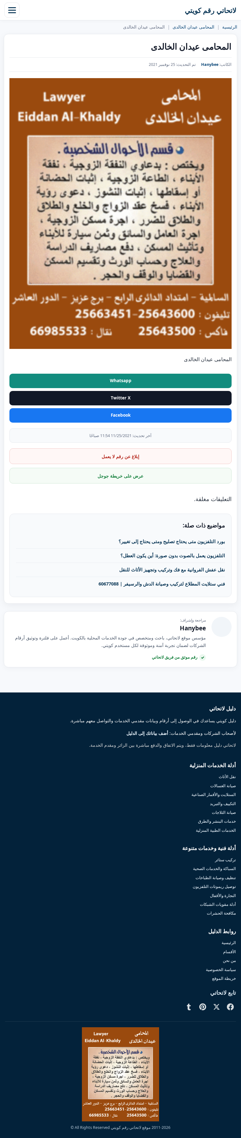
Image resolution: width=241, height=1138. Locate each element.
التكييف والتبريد (223, 803)
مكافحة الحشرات (221, 913)
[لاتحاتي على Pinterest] (202, 1006)
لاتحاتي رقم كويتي (211, 10)
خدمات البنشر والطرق (217, 821)
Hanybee (209, 64)
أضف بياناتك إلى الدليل (147, 733)
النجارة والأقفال (223, 895)
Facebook (121, 415)
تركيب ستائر (225, 860)
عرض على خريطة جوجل (120, 476)
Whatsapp (120, 380)
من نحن (229, 960)
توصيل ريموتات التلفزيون (214, 886)
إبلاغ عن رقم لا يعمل (120, 456)
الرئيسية (229, 27)
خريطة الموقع (224, 978)
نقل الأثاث (227, 776)
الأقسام (229, 951)
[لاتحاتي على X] (216, 1006)
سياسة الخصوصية (221, 969)
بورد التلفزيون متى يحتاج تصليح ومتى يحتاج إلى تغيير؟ (172, 541)
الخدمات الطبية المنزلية (216, 830)
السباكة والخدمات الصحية (214, 868)
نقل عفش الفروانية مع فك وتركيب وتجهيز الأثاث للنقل (172, 569)
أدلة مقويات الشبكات (218, 904)
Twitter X (121, 398)
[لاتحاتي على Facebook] (230, 1006)
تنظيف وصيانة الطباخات (215, 877)
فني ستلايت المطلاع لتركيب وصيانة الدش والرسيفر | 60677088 (162, 583)
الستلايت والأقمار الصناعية (213, 794)
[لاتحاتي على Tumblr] (189, 1006)
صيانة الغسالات (223, 785)
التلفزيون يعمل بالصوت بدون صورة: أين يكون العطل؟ (172, 555)
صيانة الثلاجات (224, 812)
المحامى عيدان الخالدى (193, 27)
